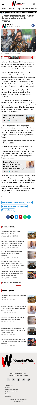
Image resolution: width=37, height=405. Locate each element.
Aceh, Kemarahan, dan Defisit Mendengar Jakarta (13, 117)
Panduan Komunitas (18, 371)
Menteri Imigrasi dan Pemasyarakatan (14, 206)
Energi (18, 9)
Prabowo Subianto (8, 210)
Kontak (7, 394)
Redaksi (10, 24)
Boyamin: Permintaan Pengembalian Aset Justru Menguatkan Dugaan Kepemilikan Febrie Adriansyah (14, 165)
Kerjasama (8, 396)
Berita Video (24, 369)
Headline (29, 202)
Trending (26, 375)
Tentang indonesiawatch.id (15, 375)
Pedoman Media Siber (14, 369)
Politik (31, 9)
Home (4, 9)
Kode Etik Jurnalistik (11, 392)
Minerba (25, 9)
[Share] (33, 25)
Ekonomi (11, 9)
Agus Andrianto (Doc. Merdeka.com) (10, 53)
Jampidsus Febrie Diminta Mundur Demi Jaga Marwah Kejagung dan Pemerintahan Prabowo (13, 341)
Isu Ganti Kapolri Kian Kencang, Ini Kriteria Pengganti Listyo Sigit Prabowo (13, 319)
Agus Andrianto (7, 202)
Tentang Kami (9, 386)
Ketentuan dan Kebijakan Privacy (18, 373)
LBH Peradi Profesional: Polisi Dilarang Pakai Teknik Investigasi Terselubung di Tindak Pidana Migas (13, 331)
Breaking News (19, 202)
